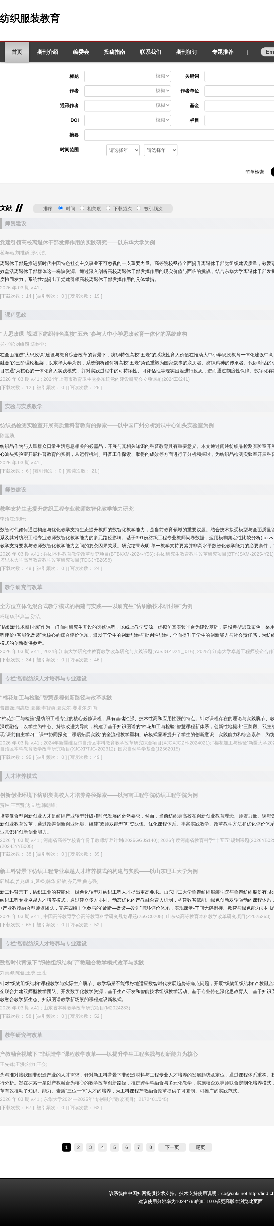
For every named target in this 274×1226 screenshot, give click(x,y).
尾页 (200, 1147)
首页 (17, 52)
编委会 (81, 52)
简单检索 (254, 172)
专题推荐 (223, 52)
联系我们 (150, 52)
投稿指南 (114, 52)
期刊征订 (186, 52)
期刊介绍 (47, 52)
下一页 (172, 1147)
